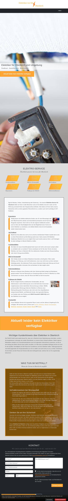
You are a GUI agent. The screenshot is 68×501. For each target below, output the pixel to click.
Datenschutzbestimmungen (42, 474)
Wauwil (33, 306)
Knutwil (25, 306)
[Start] (34, 4)
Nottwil (46, 304)
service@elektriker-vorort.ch (39, 455)
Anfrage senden (57, 485)
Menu (59, 10)
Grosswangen (52, 304)
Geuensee (19, 306)
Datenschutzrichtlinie (24, 497)
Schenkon (41, 304)
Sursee (36, 304)
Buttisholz (13, 306)
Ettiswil (29, 306)
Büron (39, 306)
